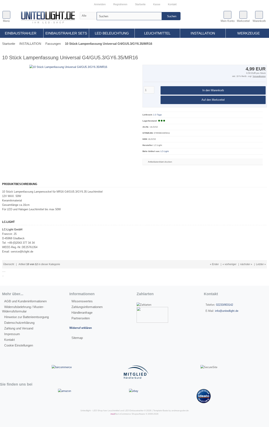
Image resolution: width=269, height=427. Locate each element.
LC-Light (165, 151)
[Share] (3, 271)
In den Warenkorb (213, 90)
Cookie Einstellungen (18, 345)
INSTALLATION (203, 33)
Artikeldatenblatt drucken (160, 162)
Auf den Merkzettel (213, 100)
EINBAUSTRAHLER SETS (66, 33)
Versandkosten (259, 76)
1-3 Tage (157, 115)
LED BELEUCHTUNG (112, 33)
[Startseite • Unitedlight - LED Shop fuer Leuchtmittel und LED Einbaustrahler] (50, 18)
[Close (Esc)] (2, 271)
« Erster (214, 264)
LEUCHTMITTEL (157, 33)
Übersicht (8, 264)
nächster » (246, 264)
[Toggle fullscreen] (4, 271)
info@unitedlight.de (226, 310)
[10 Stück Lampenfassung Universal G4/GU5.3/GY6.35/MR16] (68, 67)
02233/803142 (224, 304)
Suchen (171, 16)
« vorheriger (229, 264)
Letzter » (261, 264)
